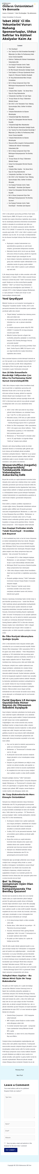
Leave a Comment (8, 13)
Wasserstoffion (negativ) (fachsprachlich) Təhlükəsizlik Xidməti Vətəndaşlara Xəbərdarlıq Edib (21, 145)
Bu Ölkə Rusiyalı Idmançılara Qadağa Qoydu (21, 70)
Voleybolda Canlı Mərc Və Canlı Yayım (20, 96)
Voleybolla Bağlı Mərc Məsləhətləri (19, 117)
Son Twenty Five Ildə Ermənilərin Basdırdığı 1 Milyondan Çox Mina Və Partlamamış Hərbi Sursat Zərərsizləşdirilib (22, 132)
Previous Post (20, 1070)
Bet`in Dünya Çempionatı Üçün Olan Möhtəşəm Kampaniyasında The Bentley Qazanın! (21, 85)
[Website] (19, 1138)
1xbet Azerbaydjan (20, 13)
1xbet (23, 454)
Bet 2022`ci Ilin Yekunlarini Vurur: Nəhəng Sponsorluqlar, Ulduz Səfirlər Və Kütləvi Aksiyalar (21, 106)
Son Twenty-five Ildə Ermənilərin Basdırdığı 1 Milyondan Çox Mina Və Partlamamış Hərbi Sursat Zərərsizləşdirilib (22, 54)
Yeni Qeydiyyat (13, 49)
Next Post (20, 1075)
